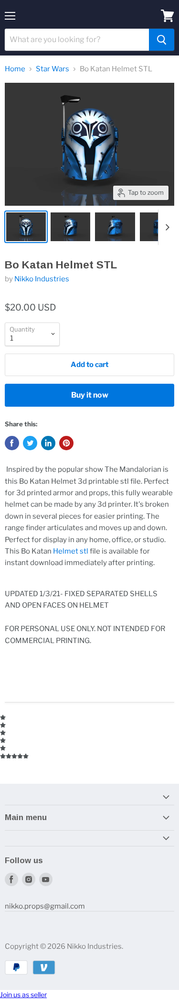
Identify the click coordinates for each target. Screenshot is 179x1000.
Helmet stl (70, 551)
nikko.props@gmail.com (45, 906)
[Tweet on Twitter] (30, 443)
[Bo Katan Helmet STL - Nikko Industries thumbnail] (26, 226)
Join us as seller (23, 994)
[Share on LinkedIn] (48, 443)
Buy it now (89, 395)
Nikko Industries (41, 279)
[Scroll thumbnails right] (165, 227)
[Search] (161, 40)
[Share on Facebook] (12, 443)
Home (15, 69)
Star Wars (52, 69)
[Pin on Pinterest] (66, 443)
